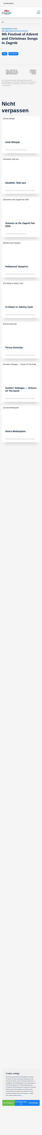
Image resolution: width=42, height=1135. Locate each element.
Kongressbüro (9, 3)
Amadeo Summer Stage (33, 72)
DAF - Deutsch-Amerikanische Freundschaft (12, 72)
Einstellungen (33, 1103)
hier (20, 1095)
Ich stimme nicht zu (21, 1103)
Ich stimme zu (9, 1103)
